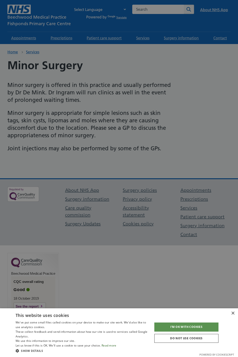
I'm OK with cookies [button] (186, 327)
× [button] (233, 313)
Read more (109, 345)
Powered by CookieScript (216, 354)
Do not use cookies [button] (186, 338)
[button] (82, 351)
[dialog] (119, 332)
